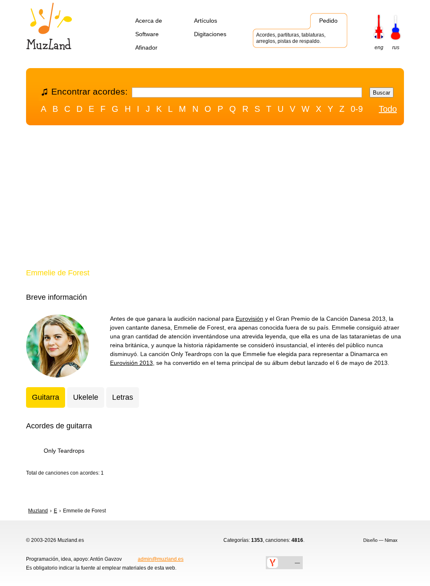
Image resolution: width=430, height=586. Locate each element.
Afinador (146, 47)
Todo (388, 109)
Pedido (328, 20)
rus (395, 47)
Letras (122, 397)
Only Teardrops (64, 450)
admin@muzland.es (161, 559)
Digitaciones (210, 34)
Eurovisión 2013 (131, 362)
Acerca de (148, 20)
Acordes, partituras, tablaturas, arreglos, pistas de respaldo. (290, 38)
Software (147, 34)
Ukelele (85, 397)
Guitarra (45, 397)
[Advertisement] (215, 199)
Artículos (205, 20)
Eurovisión (249, 318)
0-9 (357, 109)
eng (379, 47)
